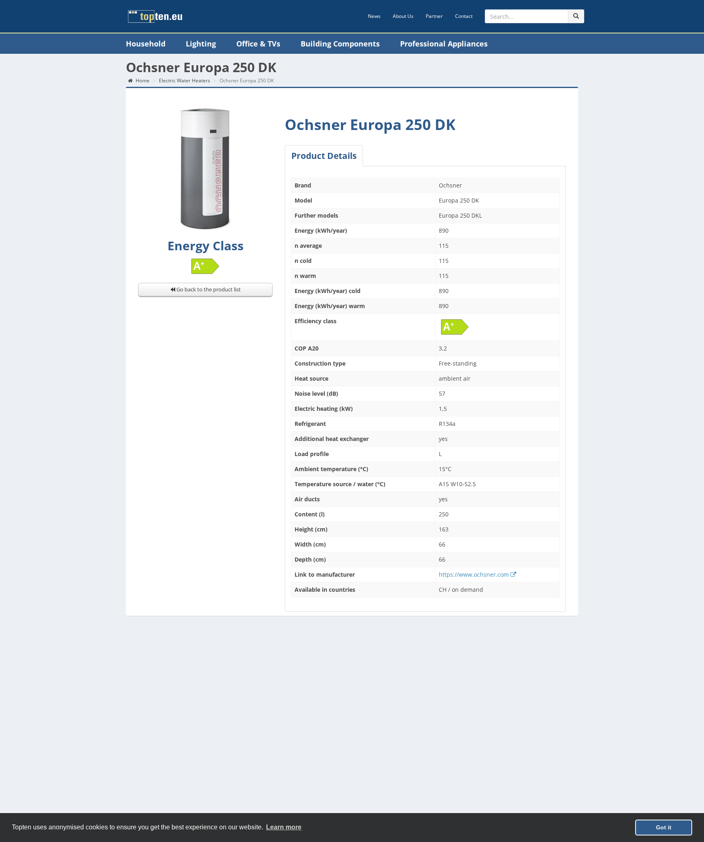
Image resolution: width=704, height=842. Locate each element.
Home (142, 80)
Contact (464, 16)
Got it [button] (663, 827)
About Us (403, 16)
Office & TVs (258, 43)
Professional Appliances (444, 43)
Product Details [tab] (323, 155)
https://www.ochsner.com (474, 574)
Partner (434, 16)
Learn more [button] (283, 827)
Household (145, 43)
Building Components (340, 43)
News (374, 16)
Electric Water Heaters (184, 80)
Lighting (201, 43)
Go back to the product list (208, 289)
